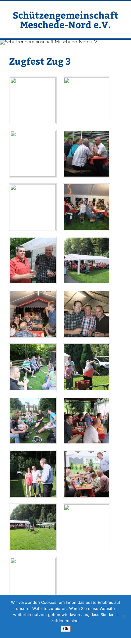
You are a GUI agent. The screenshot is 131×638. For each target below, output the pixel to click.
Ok (65, 628)
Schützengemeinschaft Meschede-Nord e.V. (65, 19)
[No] (123, 616)
